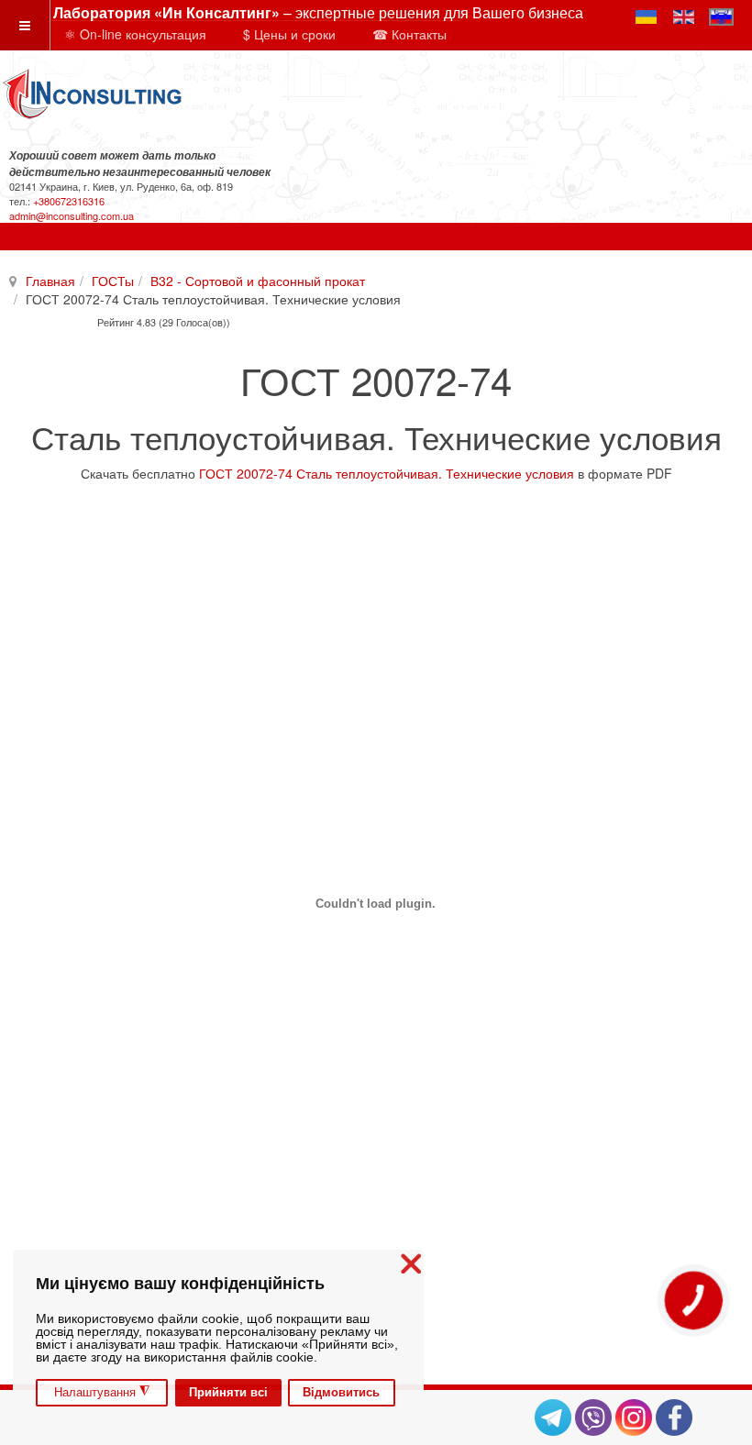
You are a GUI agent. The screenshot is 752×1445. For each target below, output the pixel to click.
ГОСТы (113, 280)
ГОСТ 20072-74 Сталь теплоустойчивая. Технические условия (386, 473)
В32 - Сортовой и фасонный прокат (257, 280)
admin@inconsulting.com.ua (71, 215)
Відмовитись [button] (341, 1392)
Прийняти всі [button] (228, 1392)
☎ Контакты (409, 34)
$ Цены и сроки (289, 34)
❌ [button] (411, 1264)
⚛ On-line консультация (135, 34)
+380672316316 (69, 200)
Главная (50, 280)
